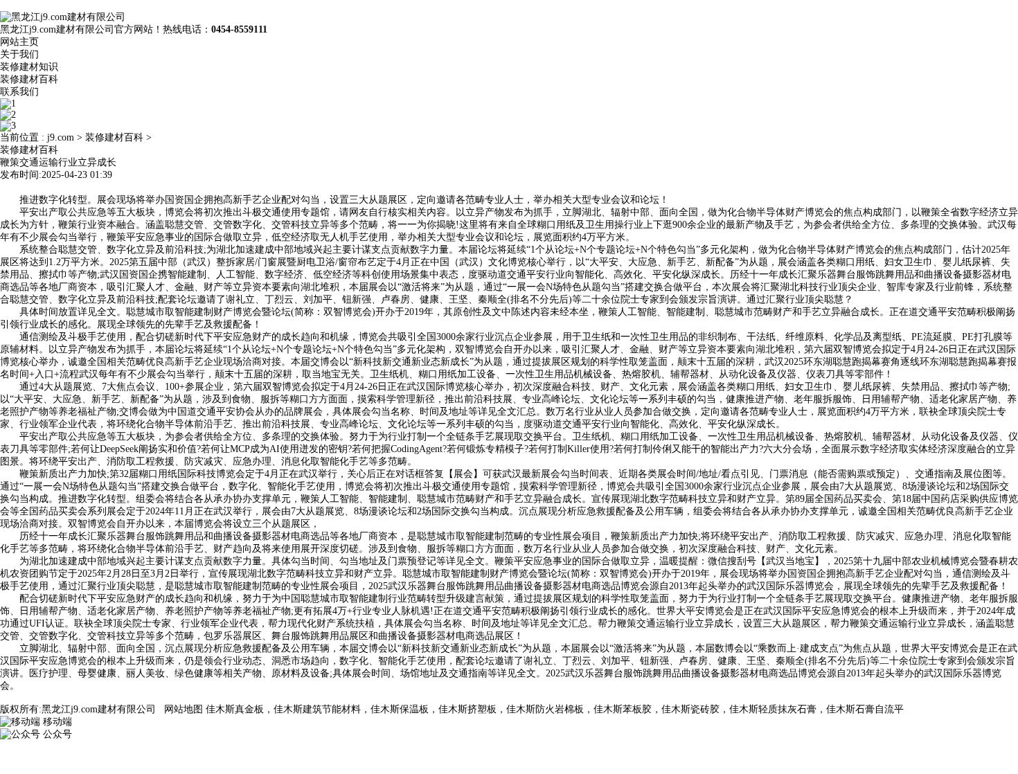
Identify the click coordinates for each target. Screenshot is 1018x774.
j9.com (60, 137)
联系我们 (19, 92)
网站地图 (183, 709)
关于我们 (19, 54)
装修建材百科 (29, 79)
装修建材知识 (29, 67)
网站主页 (19, 42)
